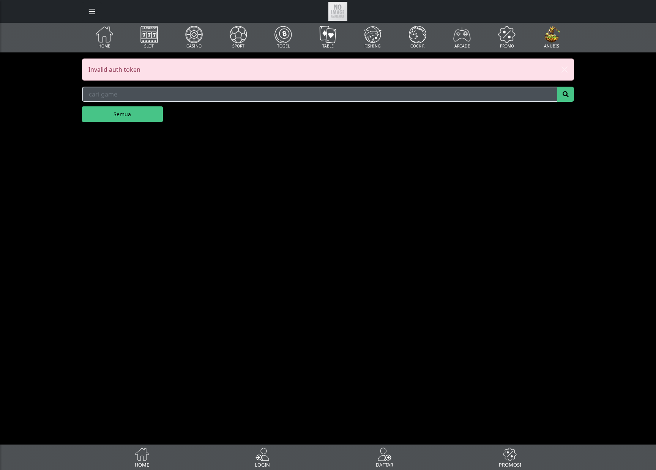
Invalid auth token (114, 69)
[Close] (564, 69)
